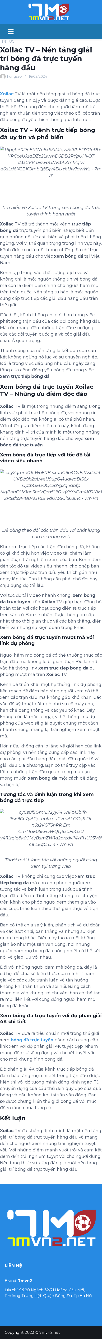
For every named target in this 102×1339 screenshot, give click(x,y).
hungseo (14, 76)
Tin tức (7, 41)
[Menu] (11, 31)
